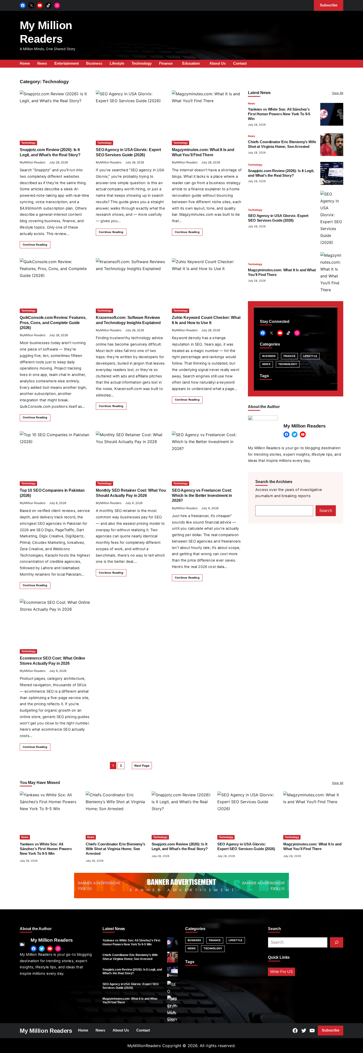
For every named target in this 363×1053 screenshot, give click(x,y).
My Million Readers (46, 1030)
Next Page (141, 765)
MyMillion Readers (32, 162)
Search (325, 510)
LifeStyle (310, 356)
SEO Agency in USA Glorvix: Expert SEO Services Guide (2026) (130, 986)
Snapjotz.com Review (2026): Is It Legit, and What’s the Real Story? (132, 971)
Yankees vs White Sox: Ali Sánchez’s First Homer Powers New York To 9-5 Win (279, 114)
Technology (28, 142)
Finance (289, 356)
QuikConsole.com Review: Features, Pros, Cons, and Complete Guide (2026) (53, 322)
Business (269, 356)
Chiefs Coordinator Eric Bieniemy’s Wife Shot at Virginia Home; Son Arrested (115, 849)
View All (337, 93)
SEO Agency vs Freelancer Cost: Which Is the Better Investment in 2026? (202, 495)
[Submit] (336, 942)
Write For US (281, 972)
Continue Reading (35, 244)
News (251, 103)
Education (191, 63)
